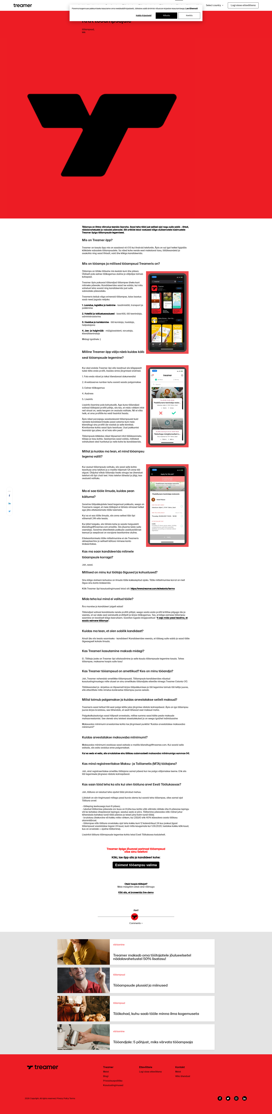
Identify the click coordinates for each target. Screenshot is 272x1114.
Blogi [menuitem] (106, 1076)
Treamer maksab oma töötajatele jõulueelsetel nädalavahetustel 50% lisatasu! (152, 957)
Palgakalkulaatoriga (92, 715)
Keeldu (189, 15)
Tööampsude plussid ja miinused (140, 985)
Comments (135, 923)
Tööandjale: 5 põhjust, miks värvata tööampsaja (153, 1042)
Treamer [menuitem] (108, 1067)
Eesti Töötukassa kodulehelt (150, 834)
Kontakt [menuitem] (180, 1067)
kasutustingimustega (93, 681)
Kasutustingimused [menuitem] (113, 1085)
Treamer (116, 952)
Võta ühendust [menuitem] (182, 1076)
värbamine (119, 944)
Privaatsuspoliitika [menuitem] (112, 1080)
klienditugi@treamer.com (153, 744)
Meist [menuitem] (106, 1071)
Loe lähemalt (191, 8)
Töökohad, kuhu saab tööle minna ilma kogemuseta (156, 1013)
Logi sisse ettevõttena (243, 5)
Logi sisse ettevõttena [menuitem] (150, 1071)
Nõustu (166, 15)
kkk (83, 32)
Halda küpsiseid (143, 15)
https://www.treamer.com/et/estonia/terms (153, 588)
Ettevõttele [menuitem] (145, 1067)
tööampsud (88, 29)
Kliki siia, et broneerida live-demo (136, 892)
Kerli (136, 910)
